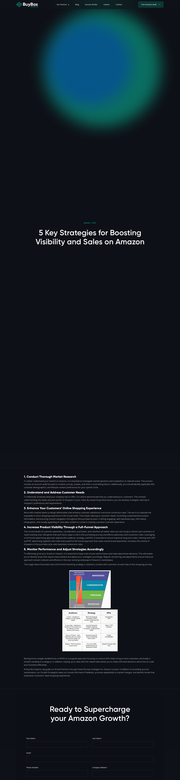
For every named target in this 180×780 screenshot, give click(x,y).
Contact (119, 4)
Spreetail (93, 729)
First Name (31, 738)
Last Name (97, 738)
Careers (106, 4)
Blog (77, 4)
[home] (27, 4)
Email (29, 753)
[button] (63, 4)
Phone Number (32, 767)
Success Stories (91, 4)
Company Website (100, 767)
